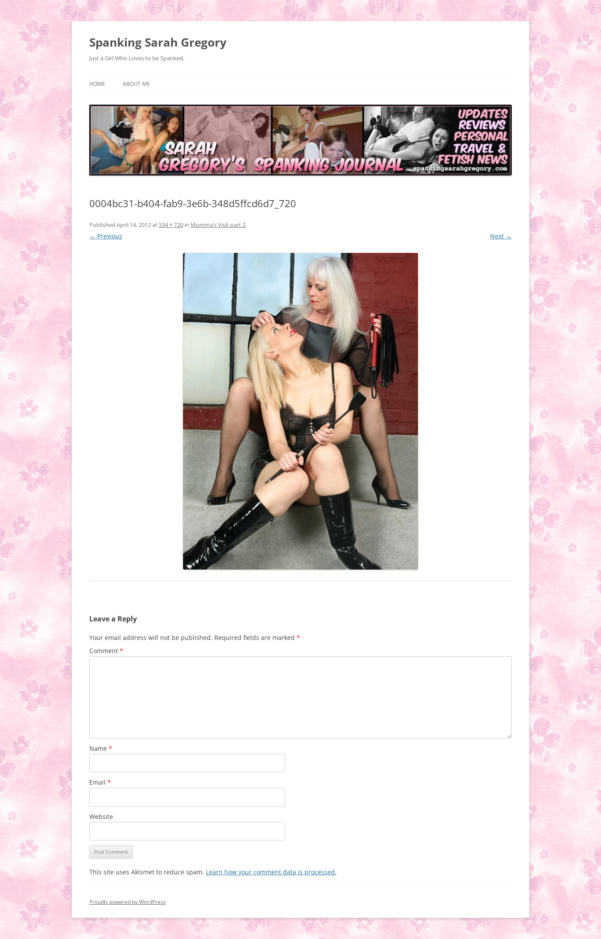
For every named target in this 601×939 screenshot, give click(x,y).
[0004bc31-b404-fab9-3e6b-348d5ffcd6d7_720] (300, 411)
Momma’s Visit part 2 (218, 225)
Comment (106, 651)
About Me (136, 84)
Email (100, 782)
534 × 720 (171, 225)
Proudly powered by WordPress (127, 902)
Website (101, 816)
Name (100, 748)
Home (97, 84)
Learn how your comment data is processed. (271, 872)
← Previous (105, 236)
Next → (501, 236)
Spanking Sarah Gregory (158, 42)
